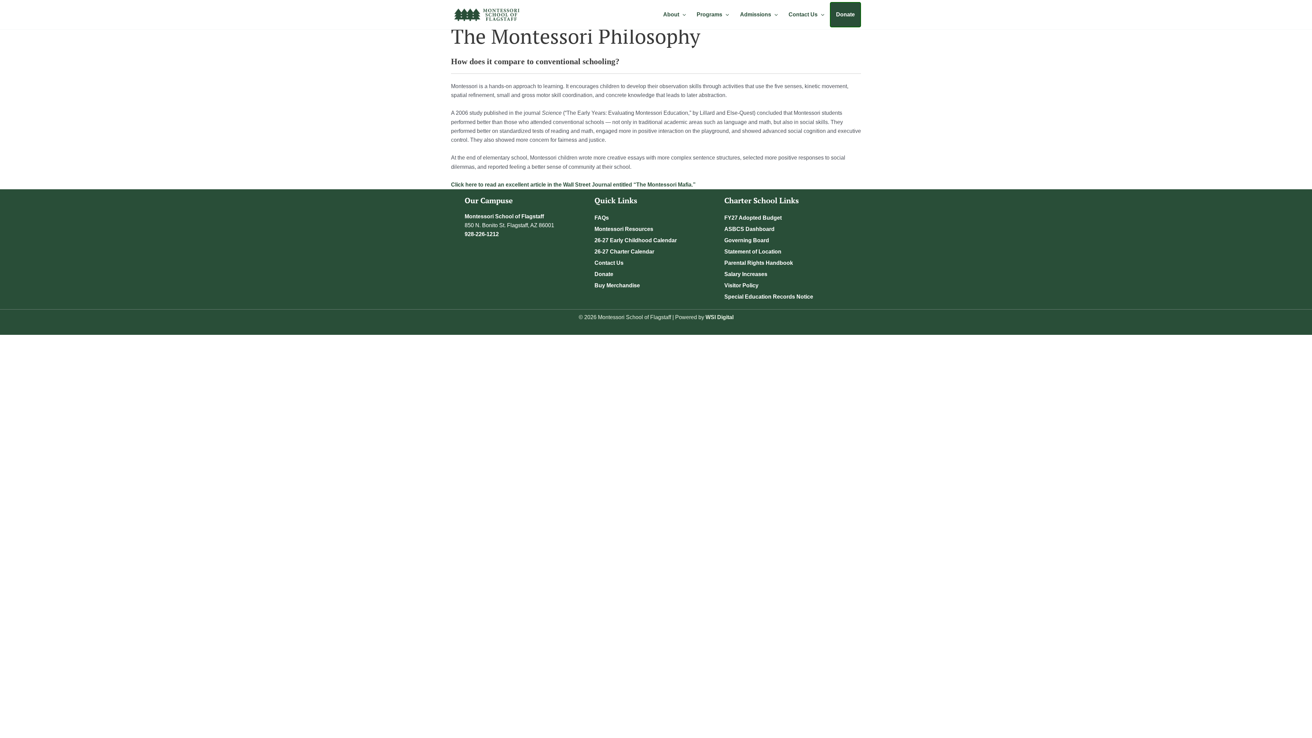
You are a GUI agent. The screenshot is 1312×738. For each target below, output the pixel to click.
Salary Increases (745, 274)
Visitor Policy (741, 285)
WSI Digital (720, 317)
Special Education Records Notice (768, 297)
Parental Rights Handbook (758, 263)
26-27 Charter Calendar (624, 252)
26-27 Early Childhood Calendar (635, 240)
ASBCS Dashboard (749, 229)
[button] (682, 15)
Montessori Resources (623, 229)
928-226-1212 (482, 234)
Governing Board (746, 240)
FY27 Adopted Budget (753, 218)
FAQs (601, 218)
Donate (845, 14)
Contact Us (609, 263)
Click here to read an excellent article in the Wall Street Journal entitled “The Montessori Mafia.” (573, 185)
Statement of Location (752, 252)
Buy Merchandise (617, 285)
